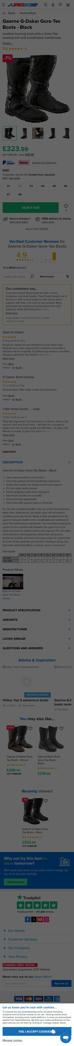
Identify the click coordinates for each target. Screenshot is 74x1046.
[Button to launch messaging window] (65, 1037)
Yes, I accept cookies (34, 1031)
